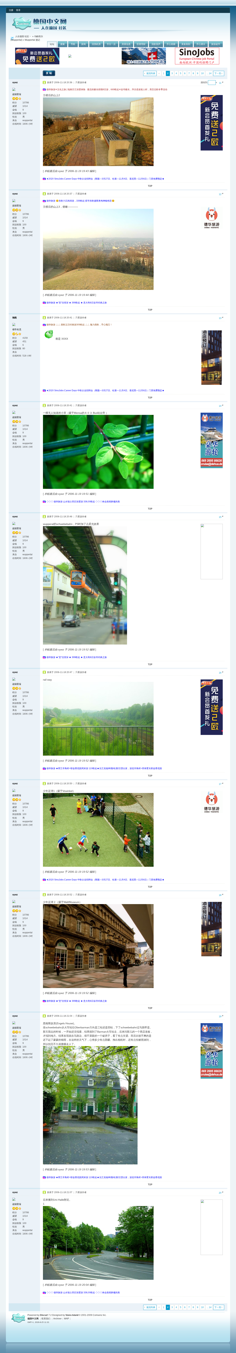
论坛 (52, 44)
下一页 (217, 73)
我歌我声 (156, 44)
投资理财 (141, 44)
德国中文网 (33, 1318)
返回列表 (150, 73)
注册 (11, 10)
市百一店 (111, 44)
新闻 (83, 44)
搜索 (62, 44)
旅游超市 (215, 44)
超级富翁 (16, 94)
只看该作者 (80, 82)
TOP (150, 186)
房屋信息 (126, 44)
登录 (18, 10)
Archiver (57, 1318)
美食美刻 (185, 44)
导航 (73, 44)
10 (202, 73)
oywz (15, 82)
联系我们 (45, 1318)
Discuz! (44, 1315)
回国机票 (96, 44)
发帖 (49, 73)
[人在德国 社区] (39, 29)
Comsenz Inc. (99, 1315)
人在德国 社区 (22, 36)
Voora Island (71, 1315)
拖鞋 (14, 317)
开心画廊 (170, 44)
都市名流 (16, 329)
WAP (66, 1318)
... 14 (209, 73)
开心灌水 (200, 44)
